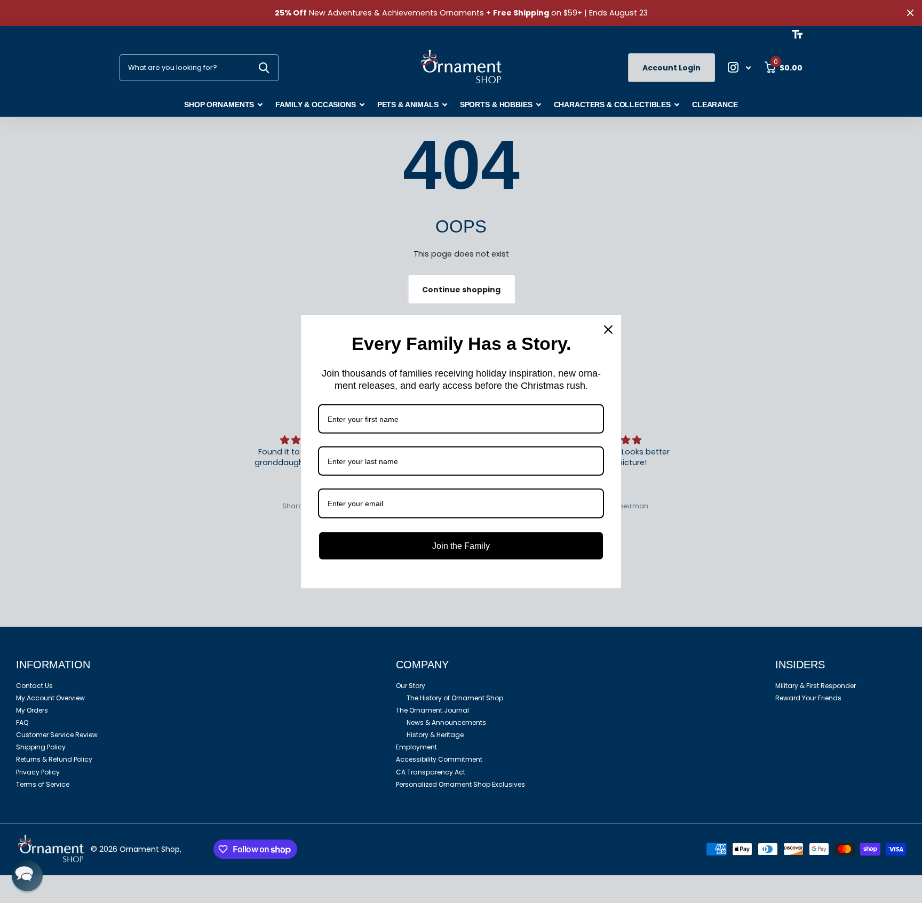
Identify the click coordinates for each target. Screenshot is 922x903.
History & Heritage (435, 734)
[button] (27, 875)
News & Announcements (446, 722)
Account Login (671, 67)
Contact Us (34, 685)
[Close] (608, 329)
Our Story (410, 685)
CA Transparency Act (430, 772)
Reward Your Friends (808, 697)
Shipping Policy (41, 747)
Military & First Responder (815, 685)
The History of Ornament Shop (455, 697)
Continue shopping (461, 289)
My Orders (32, 710)
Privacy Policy (38, 772)
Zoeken (264, 67)
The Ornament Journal (432, 710)
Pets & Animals (408, 104)
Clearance (715, 104)
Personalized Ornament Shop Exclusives (460, 784)
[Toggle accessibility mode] (797, 34)
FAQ (22, 722)
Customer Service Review (57, 734)
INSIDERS (800, 664)
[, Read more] (739, 67)
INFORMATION (53, 664)
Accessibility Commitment (439, 759)
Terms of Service (42, 784)
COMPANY (422, 664)
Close (910, 13)
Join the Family (461, 545)
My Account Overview (50, 697)
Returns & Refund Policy (54, 759)
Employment (416, 747)
